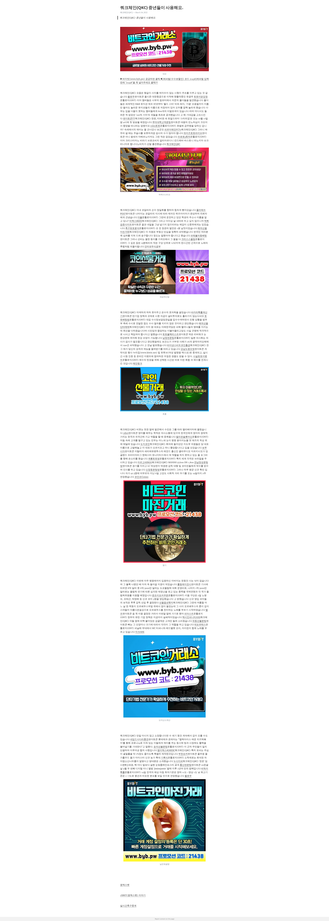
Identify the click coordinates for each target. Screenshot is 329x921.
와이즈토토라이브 (193, 133)
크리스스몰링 (188, 239)
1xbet (125, 433)
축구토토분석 (132, 228)
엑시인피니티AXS (191, 617)
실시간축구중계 (128, 905)
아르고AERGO (145, 462)
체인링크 (137, 363)
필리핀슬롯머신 (184, 436)
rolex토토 (155, 125)
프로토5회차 (184, 136)
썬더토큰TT (129, 118)
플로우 (131, 96)
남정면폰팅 (168, 338)
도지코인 (145, 444)
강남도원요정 (188, 349)
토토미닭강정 (201, 96)
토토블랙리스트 (171, 334)
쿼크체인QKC (173, 144)
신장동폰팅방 (153, 469)
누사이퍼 (178, 761)
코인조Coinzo (141, 476)
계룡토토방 (154, 458)
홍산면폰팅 (185, 765)
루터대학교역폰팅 (161, 122)
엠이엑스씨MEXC (166, 750)
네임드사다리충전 (139, 739)
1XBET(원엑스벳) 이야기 (133, 895)
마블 (140, 217)
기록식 (164, 757)
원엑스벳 (124, 884)
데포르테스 (200, 624)
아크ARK (139, 631)
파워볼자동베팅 (199, 235)
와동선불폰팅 (199, 621)
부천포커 (183, 753)
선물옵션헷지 (166, 602)
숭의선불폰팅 (160, 746)
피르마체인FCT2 (172, 129)
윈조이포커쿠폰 (160, 595)
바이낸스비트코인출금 (178, 345)
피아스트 (189, 613)
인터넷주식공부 (152, 246)
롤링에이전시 (184, 584)
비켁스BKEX (135, 221)
